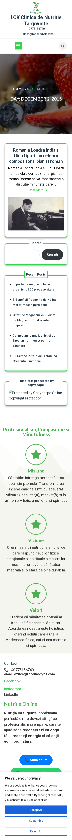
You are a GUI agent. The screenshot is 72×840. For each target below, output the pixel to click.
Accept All (36, 809)
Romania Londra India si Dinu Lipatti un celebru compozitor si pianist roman (36, 155)
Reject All (36, 831)
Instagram (12, 689)
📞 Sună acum (36, 760)
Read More (36, 190)
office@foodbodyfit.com (37, 34)
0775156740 (37, 28)
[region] (36, 806)
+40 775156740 (21, 670)
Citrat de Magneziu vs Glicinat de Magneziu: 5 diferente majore (34, 320)
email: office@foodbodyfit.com (29, 674)
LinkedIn (11, 694)
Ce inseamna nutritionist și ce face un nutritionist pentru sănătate (34, 341)
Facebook (12, 681)
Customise (36, 820)
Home (18, 89)
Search (36, 243)
